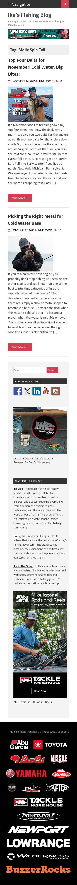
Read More (18, 197)
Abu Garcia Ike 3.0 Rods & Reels (32, 702)
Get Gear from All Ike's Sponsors (33, 458)
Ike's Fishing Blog (29, 14)
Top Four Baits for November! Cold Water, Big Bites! (35, 66)
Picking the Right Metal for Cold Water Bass (35, 219)
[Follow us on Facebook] (17, 391)
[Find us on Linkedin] (36, 391)
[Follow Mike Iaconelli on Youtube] (46, 391)
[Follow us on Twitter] (27, 391)
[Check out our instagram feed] (55, 391)
